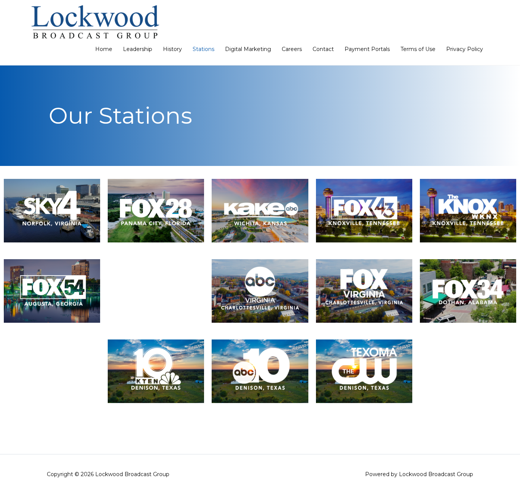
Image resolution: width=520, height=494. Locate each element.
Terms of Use (417, 49)
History (172, 49)
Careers (292, 49)
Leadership (137, 49)
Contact (323, 49)
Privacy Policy (464, 49)
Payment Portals (367, 49)
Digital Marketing (248, 49)
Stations (203, 49)
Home (103, 49)
